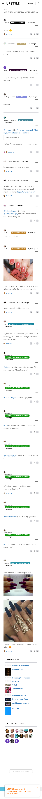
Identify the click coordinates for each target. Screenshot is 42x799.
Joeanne (11, 205)
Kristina (7, 232)
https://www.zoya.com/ (26, 192)
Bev (5, 324)
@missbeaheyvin (10, 397)
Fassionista (8, 355)
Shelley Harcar (9, 97)
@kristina (7, 367)
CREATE (30, 3)
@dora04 (7, 544)
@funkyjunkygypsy (10, 211)
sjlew (5, 70)
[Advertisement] (21, 771)
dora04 (6, 22)
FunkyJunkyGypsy (10, 120)
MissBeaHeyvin (13, 180)
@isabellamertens (10, 516)
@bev (6, 425)
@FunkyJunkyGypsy (11, 214)
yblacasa (11, 44)
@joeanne (7, 130)
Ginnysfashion (13, 161)
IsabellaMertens (14, 302)
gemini (6, 563)
